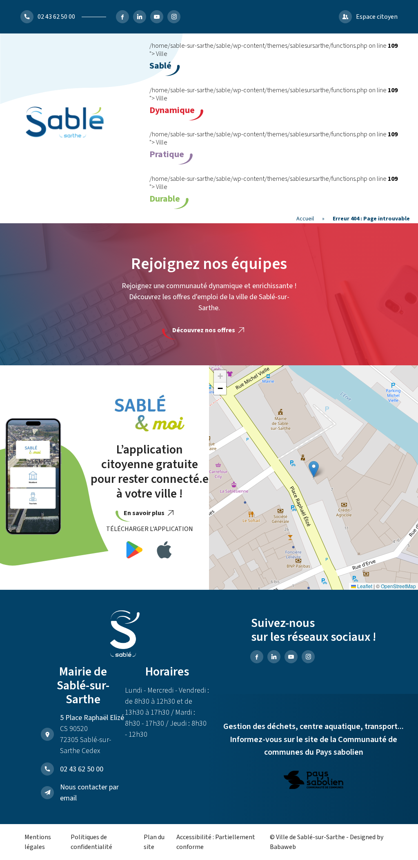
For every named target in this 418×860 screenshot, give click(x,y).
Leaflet (364, 585)
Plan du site (154, 842)
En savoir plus (145, 513)
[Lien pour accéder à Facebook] (122, 16)
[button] (314, 469)
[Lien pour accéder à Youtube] (156, 16)
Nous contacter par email (89, 792)
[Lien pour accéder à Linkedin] (139, 16)
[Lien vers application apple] (164, 551)
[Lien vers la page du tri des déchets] (313, 781)
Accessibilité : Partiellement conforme (215, 842)
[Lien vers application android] (134, 551)
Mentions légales (37, 842)
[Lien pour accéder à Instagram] (173, 16)
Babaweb (283, 846)
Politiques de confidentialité (91, 842)
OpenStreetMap (398, 585)
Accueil (305, 219)
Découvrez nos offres (204, 330)
